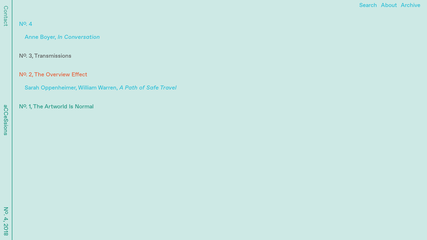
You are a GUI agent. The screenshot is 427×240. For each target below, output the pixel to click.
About (389, 5)
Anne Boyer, (62, 37)
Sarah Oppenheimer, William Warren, (100, 87)
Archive (410, 5)
